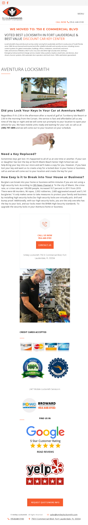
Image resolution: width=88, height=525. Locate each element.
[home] (12, 14)
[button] (81, 14)
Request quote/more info (45, 502)
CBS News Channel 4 (43, 185)
